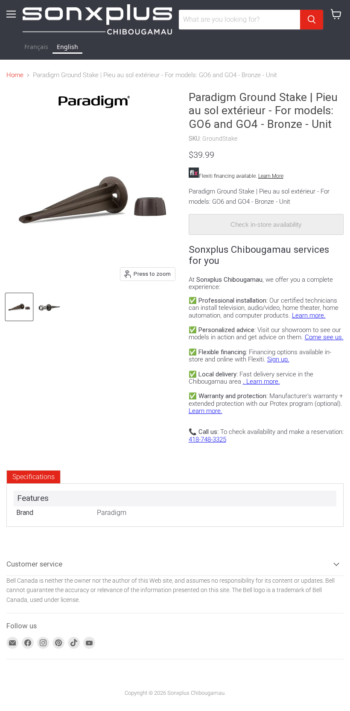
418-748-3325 (207, 439)
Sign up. (278, 359)
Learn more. (309, 315)
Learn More (270, 176)
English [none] (67, 47)
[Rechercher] (311, 19)
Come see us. (324, 337)
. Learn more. (261, 381)
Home (14, 75)
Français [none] (36, 47)
